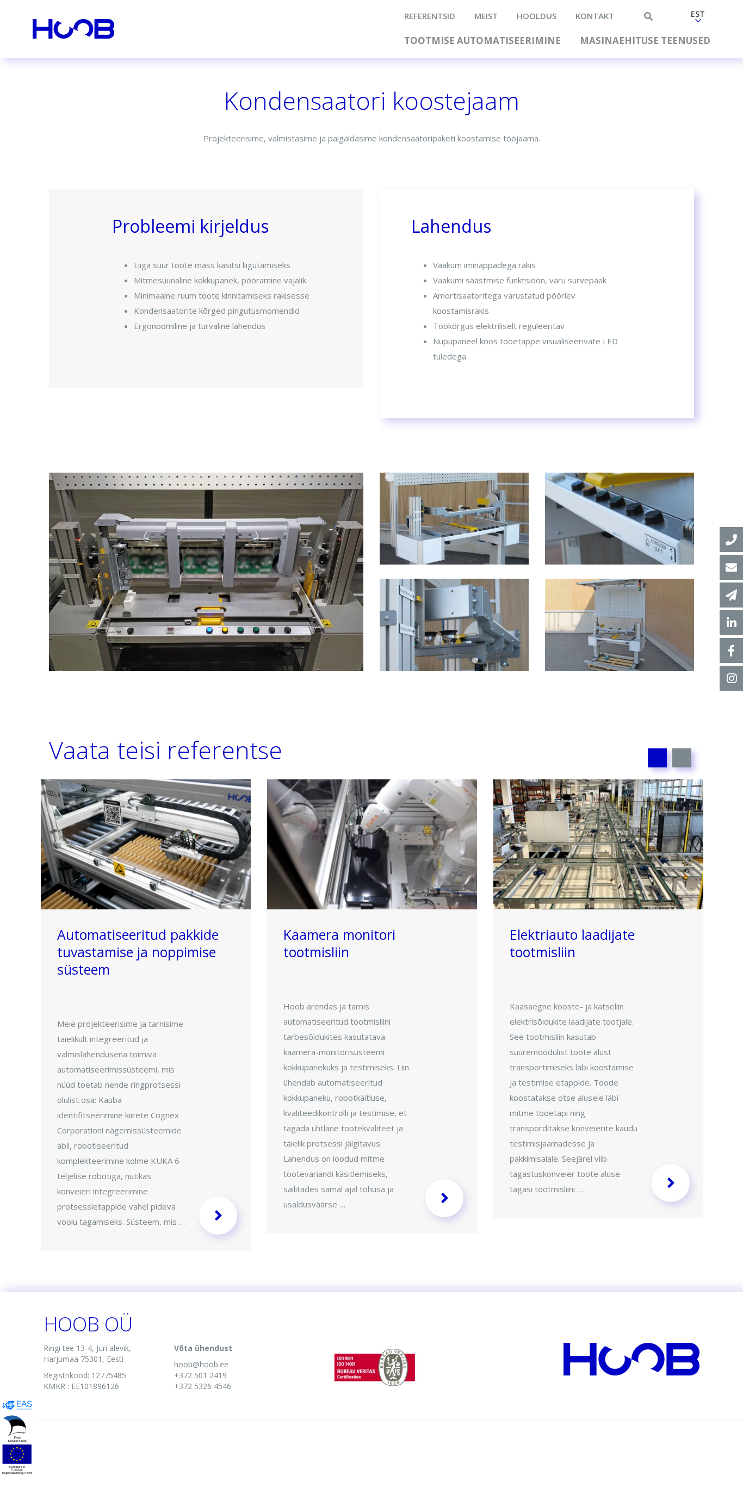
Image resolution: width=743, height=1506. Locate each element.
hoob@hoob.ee (201, 1364)
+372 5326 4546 (202, 1386)
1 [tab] (657, 757)
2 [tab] (681, 757)
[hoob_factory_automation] (731, 678)
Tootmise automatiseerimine (482, 40)
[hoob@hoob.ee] (731, 567)
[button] (697, 18)
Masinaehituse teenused (645, 40)
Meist (486, 15)
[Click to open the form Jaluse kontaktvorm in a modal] (731, 595)
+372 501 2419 (200, 1375)
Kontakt (594, 15)
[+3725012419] (731, 539)
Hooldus (536, 15)
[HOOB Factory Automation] (731, 622)
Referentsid (429, 15)
